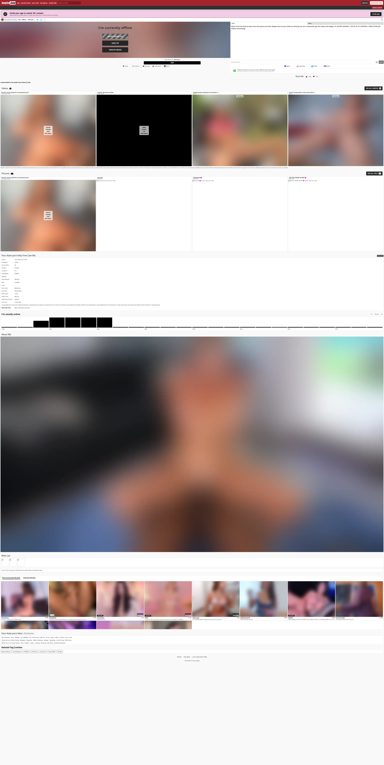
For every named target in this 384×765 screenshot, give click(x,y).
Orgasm (26, 643)
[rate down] (314, 76)
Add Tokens (177, 59)
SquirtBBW (51, 651)
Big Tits (17, 296)
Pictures (31, 20)
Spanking (52, 640)
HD (21, 637)
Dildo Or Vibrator (38, 640)
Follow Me (380, 256)
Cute (12, 637)
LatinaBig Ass (17, 651)
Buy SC (168, 66)
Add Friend (158, 66)
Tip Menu (136, 66)
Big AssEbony (6, 651)
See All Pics (374, 173)
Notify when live (115, 36)
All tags (60, 651)
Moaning (43, 643)
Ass (30, 637)
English (17, 273)
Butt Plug (50, 643)
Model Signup (377, 8)
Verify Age (376, 14)
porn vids (35, 3)
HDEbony (34, 651)
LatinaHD (43, 651)
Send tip (115, 43)
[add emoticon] (376, 62)
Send (381, 62)
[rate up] (306, 76)
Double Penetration (60, 643)
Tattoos (17, 299)
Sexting (37, 643)
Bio (19, 20)
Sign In (365, 3)
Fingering (29, 640)
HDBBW (26, 651)
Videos (24, 20)
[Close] (382, 20)
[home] (8, 3)
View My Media (115, 50)
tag (18, 3)
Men (3, 282)
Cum (66, 637)
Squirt (32, 643)
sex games (43, 3)
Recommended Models (11, 578)
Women (17, 279)
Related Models (29, 578)
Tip (172, 62)
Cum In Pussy (60, 640)
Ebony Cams (38, 570)
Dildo (56, 637)
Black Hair (17, 288)
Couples (17, 282)
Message (147, 66)
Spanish (4, 276)
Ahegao (17, 637)
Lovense (61, 637)
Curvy (16, 294)
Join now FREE (376, 3)
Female (17, 268)
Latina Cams (28, 570)
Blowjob (25, 637)
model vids (52, 3)
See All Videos (373, 88)
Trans (3, 285)
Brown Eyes (18, 291)
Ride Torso (68, 640)
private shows (26, 3)
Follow (126, 66)
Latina (52, 637)
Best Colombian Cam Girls (22, 308)
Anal (70, 637)
